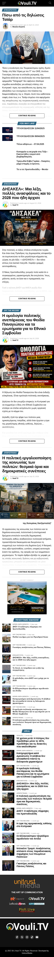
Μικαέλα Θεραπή (18, 27)
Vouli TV (15, 205)
